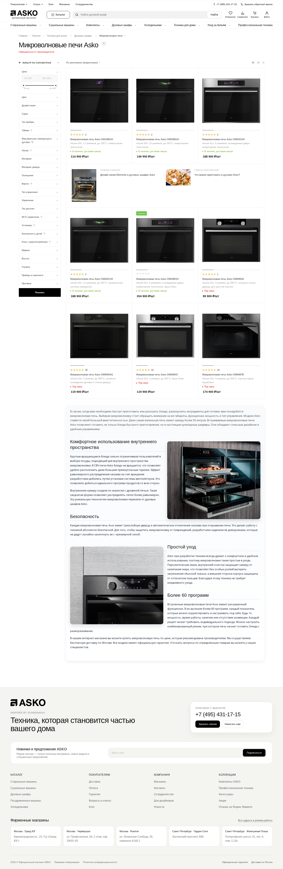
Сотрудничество (84, 4)
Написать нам (232, 724)
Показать (40, 292)
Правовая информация (66, 862)
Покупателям (99, 774)
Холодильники (153, 25)
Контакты (159, 788)
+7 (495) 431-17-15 (227, 4)
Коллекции (227, 774)
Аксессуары (226, 794)
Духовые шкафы (122, 25)
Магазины (64, 4)
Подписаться (254, 752)
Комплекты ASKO (229, 781)
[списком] (258, 62)
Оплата (93, 788)
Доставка (94, 781)
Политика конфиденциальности (100, 862)
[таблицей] (263, 62)
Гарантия (94, 794)
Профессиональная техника (255, 25)
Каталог (16, 774)
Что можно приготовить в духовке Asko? (217, 174)
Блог (51, 4)
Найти (214, 14)
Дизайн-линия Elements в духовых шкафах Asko (127, 174)
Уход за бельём (217, 25)
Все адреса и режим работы (255, 820)
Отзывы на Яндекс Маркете (235, 806)
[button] (113, 35)
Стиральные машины (23, 25)
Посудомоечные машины (25, 800)
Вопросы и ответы (100, 800)
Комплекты (93, 25)
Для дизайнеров (164, 800)
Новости (159, 806)
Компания (162, 774)
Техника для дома (185, 25)
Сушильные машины (61, 25)
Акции (222, 800)
